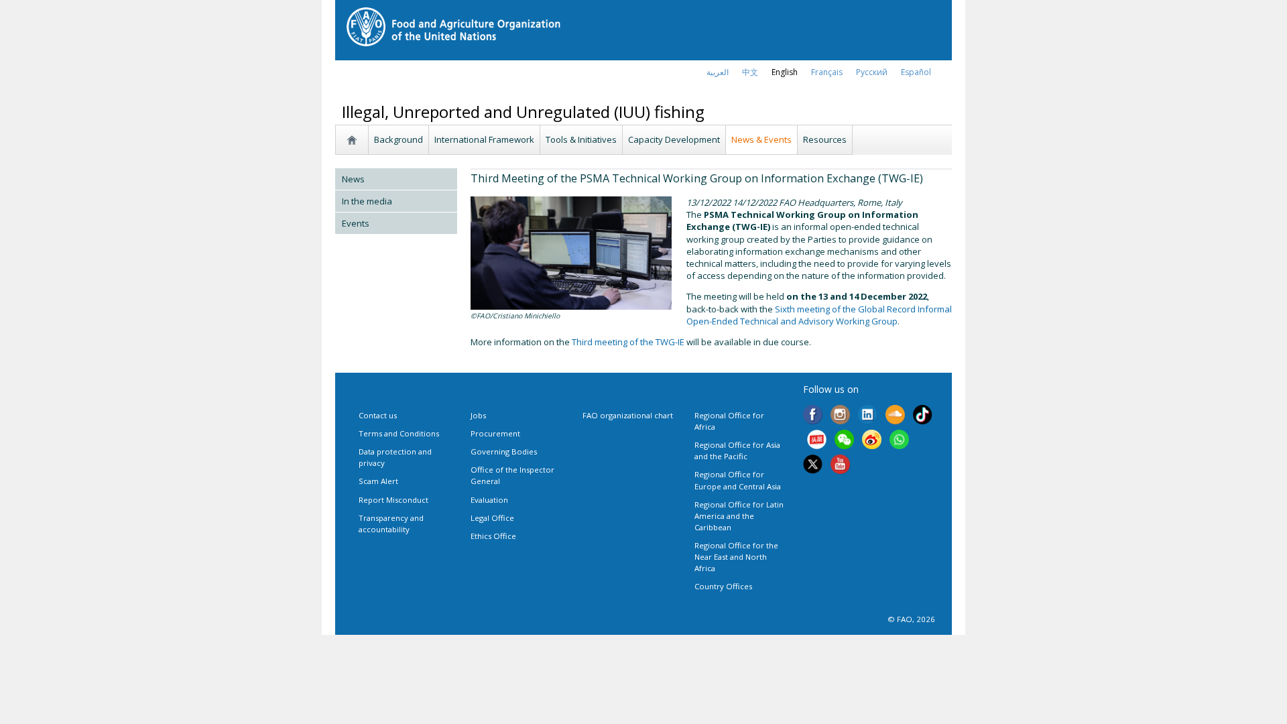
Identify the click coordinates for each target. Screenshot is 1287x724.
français (827, 72)
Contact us (378, 415)
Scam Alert (378, 481)
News (353, 179)
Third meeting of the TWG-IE (628, 342)
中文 (750, 72)
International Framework (484, 139)
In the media (367, 201)
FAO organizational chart (628, 415)
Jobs (478, 415)
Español (916, 72)
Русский (871, 72)
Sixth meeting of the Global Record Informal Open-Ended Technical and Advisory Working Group (819, 315)
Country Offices (723, 586)
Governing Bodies (504, 451)
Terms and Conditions (399, 433)
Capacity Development (674, 139)
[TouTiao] (816, 440)
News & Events (761, 139)
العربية (718, 72)
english (785, 72)
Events (355, 223)
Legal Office (492, 518)
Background (398, 139)
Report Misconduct (393, 500)
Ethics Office (493, 536)
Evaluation (489, 500)
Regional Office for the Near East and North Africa (736, 556)
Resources (825, 139)
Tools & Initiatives (581, 139)
